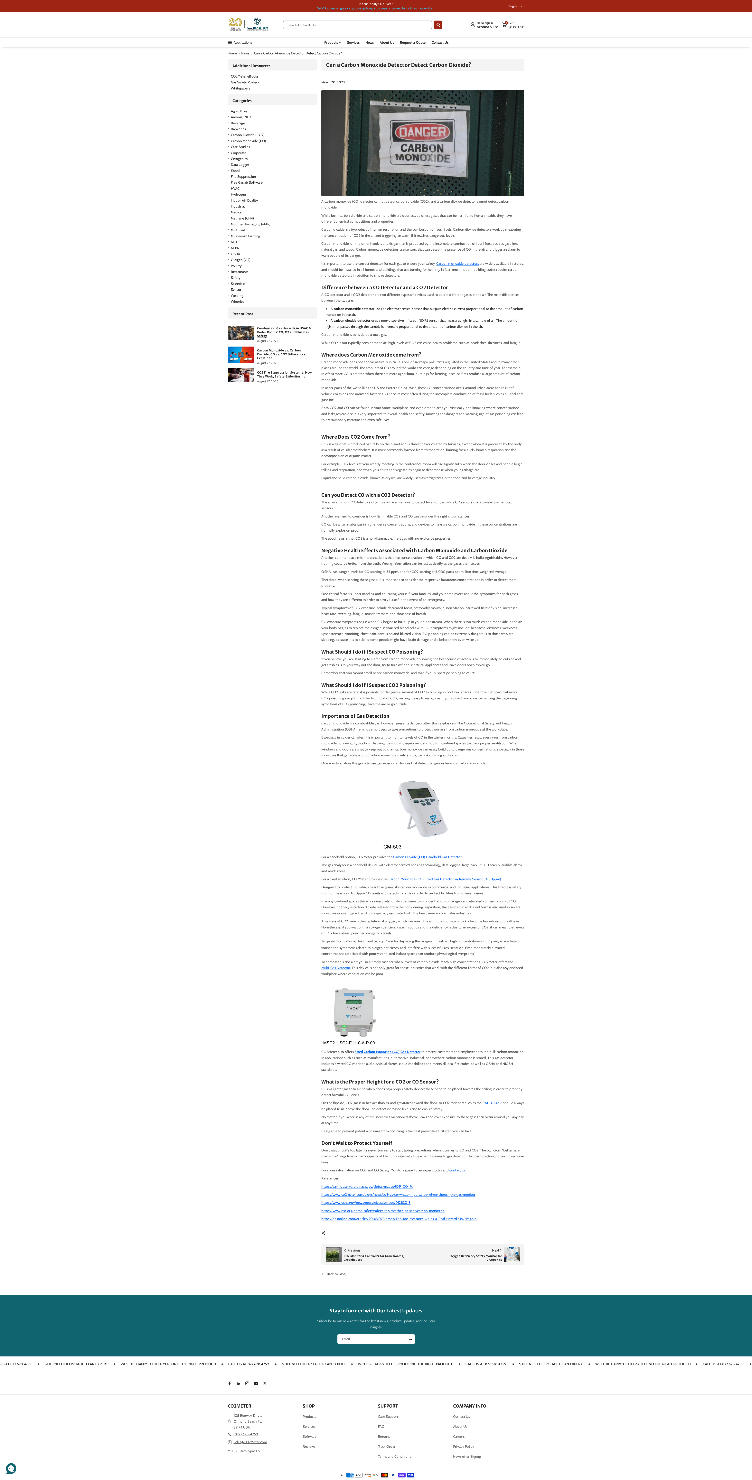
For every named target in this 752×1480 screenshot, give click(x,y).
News (245, 53)
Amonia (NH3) (242, 117)
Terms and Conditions (394, 1456)
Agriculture (239, 111)
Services (309, 1426)
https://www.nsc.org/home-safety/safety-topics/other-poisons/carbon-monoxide (383, 1211)
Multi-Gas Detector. (336, 968)
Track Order (386, 1446)
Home (232, 53)
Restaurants (240, 272)
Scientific (238, 284)
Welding (237, 295)
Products (331, 42)
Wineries (237, 301)
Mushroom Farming (245, 236)
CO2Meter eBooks (245, 76)
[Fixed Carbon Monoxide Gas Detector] (355, 1013)
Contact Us (461, 1416)
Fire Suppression (243, 176)
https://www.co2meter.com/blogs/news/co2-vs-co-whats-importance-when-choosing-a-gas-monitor (398, 1194)
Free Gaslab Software (247, 182)
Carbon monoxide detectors (457, 263)
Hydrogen (238, 194)
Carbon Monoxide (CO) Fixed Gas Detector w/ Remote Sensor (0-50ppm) (445, 879)
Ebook (236, 171)
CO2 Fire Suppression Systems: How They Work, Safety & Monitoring (284, 374)
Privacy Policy (463, 1446)
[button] (513, 25)
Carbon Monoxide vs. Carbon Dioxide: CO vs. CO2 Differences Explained (281, 354)
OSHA (235, 254)
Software (309, 1436)
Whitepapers (240, 88)
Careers (459, 1436)
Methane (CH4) (242, 218)
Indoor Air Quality (244, 200)
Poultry (236, 266)
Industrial (238, 206)
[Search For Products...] (438, 25)
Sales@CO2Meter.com (250, 1442)
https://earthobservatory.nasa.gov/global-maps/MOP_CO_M (367, 1186)
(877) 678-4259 (246, 1434)
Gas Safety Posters (245, 82)
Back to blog (336, 1274)
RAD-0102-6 (492, 1103)
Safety (236, 277)
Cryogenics (239, 159)
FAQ (381, 1426)
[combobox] (357, 25)
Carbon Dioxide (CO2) (248, 135)
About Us (460, 1426)
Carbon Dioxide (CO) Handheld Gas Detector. (427, 857)
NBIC (235, 242)
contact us (457, 1170)
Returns (384, 1436)
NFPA (235, 248)
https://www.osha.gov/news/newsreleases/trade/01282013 (365, 1202)
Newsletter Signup (467, 1456)
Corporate (238, 153)
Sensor (236, 289)
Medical (236, 212)
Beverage (238, 123)
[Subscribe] (410, 1339)
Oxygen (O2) (241, 260)
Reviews (309, 1446)
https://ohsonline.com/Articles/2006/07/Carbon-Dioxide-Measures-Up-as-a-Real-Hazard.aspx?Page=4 (399, 1219)
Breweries (238, 129)
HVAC (235, 188)
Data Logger (240, 165)
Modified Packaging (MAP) (251, 224)
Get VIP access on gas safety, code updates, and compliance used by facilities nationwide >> (376, 8)
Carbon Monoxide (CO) (248, 141)
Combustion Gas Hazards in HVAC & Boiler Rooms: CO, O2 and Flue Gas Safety (284, 332)
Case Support (388, 1416)
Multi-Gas (238, 230)
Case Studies (240, 147)
